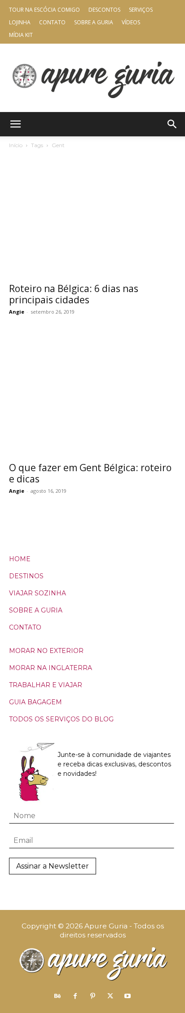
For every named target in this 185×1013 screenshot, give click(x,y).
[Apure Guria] (92, 78)
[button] (15, 124)
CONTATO (25, 627)
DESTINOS (26, 576)
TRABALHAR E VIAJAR (45, 685)
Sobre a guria (93, 22)
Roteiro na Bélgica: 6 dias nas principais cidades (73, 294)
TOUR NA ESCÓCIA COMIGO (44, 10)
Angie (16, 311)
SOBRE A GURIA (35, 610)
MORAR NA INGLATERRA (50, 668)
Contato (52, 22)
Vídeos (131, 22)
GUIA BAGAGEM (35, 702)
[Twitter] (110, 996)
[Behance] (57, 996)
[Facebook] (75, 996)
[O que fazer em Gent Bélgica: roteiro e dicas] (92, 395)
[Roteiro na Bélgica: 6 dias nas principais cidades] (92, 216)
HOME (20, 559)
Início (15, 145)
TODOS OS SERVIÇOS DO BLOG (61, 719)
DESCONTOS (104, 10)
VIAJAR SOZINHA (37, 593)
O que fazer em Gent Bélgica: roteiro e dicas (90, 473)
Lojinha (20, 22)
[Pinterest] (92, 996)
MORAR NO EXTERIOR (46, 651)
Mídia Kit (21, 35)
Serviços (141, 10)
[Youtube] (127, 996)
